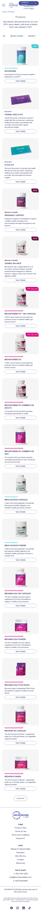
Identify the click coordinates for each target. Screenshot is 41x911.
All (4, 36)
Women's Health (16, 36)
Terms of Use (20, 831)
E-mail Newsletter (20, 881)
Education (20, 852)
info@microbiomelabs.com (20, 877)
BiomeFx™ (32, 36)
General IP (20, 838)
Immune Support (11, 68)
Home (4, 12)
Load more (20, 798)
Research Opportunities (20, 849)
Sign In (32, 8)
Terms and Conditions (20, 835)
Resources (20, 863)
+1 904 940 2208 (20, 874)
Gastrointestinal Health (14, 311)
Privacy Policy (20, 828)
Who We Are (20, 856)
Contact (20, 859)
